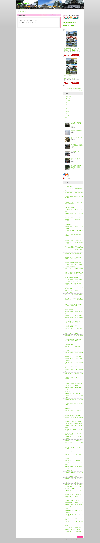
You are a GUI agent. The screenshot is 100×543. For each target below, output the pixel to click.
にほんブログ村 (66, 176)
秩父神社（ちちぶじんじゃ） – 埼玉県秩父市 (73, 454)
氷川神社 (66, 113)
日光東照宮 (67, 111)
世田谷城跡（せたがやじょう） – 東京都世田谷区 (74, 199)
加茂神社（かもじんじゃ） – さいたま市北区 (73, 380)
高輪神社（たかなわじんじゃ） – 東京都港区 (73, 421)
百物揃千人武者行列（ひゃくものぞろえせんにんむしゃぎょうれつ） (76, 159)
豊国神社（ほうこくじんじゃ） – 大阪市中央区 (73, 504)
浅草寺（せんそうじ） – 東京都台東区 (72, 385)
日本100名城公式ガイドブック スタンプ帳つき (72, 88)
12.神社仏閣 (67, 106)
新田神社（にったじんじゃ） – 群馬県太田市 (73, 415)
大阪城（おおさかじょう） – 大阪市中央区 (72, 346)
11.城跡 (66, 104)
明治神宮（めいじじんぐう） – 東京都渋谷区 (73, 494)
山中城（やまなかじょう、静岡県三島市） (72, 237)
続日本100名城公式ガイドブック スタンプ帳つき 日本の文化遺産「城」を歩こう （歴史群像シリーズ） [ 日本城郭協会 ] (71, 77)
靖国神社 (66, 117)
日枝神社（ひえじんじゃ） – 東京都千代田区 (73, 387)
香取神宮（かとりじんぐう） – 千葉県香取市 (73, 393)
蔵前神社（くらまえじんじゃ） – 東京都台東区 (73, 331)
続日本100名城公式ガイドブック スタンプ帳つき (72, 90)
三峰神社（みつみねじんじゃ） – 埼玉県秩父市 (73, 484)
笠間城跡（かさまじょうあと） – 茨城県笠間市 (73, 302)
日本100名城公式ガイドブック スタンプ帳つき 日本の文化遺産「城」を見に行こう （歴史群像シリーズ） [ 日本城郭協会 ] (71, 49)
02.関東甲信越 (67, 98)
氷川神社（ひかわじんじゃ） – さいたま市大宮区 (74, 521)
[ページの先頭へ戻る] (80, 537)
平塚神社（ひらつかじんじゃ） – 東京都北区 (73, 410)
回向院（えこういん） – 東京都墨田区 (72, 333)
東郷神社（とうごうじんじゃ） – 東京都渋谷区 (73, 217)
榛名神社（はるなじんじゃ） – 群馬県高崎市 (73, 500)
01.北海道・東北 (68, 96)
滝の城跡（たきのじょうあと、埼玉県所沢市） (73, 356)
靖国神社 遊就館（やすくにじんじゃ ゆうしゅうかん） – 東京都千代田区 (77, 145)
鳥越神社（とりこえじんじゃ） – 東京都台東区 (73, 328)
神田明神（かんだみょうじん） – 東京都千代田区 (74, 502)
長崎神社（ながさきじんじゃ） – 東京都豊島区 (73, 466)
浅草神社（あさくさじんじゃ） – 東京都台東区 (73, 383)
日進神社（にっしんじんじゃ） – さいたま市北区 (74, 442)
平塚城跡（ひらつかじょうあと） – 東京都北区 (73, 315)
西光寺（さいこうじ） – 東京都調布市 (72, 482)
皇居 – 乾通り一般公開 (75, 151)
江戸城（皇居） (67, 115)
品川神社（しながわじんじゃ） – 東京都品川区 (73, 423)
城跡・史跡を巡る (24, 3)
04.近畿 (66, 102)
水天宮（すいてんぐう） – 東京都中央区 (72, 476)
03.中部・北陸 (67, 100)
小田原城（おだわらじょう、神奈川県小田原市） (74, 240)
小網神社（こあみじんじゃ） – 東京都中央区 (73, 440)
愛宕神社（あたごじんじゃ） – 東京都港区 (72, 460)
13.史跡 (66, 108)
